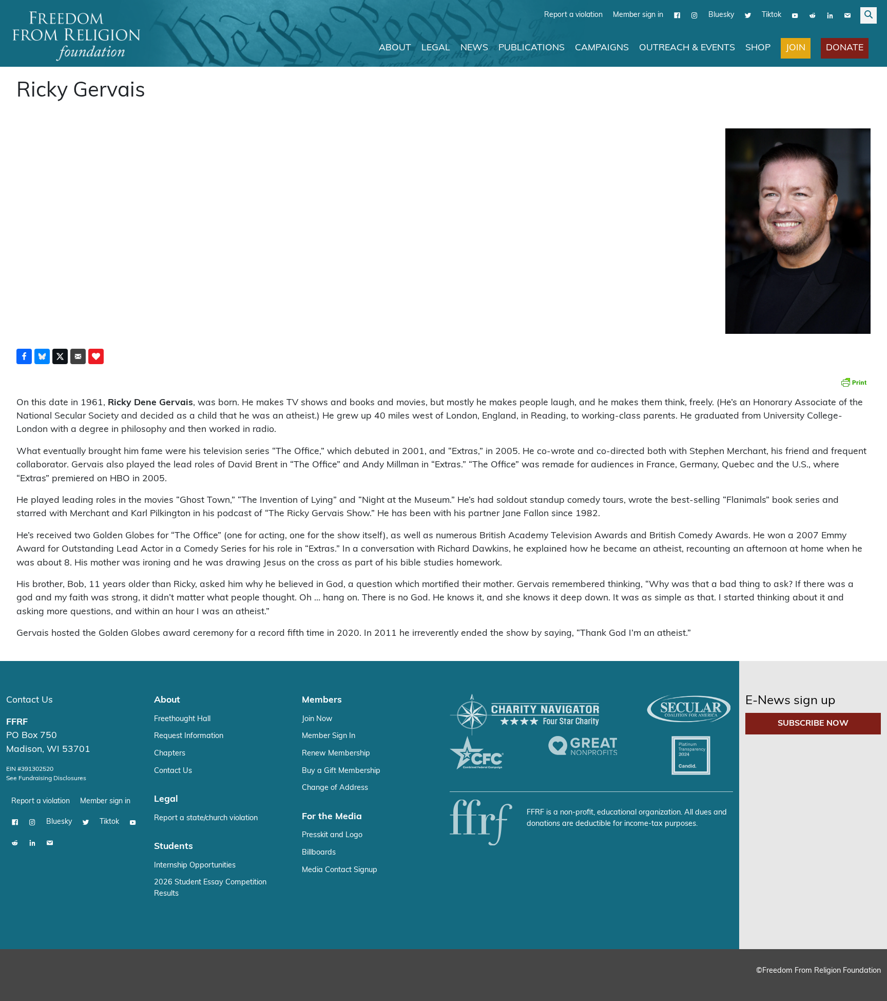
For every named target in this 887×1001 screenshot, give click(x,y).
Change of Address (335, 788)
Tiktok (771, 15)
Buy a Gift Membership (341, 771)
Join (795, 48)
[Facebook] (677, 15)
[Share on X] (60, 356)
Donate (844, 48)
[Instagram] (694, 15)
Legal (435, 48)
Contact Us (29, 700)
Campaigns (602, 48)
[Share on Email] (78, 356)
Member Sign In (328, 736)
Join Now (317, 719)
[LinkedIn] (830, 15)
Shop (757, 48)
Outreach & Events (687, 48)
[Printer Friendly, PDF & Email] (854, 382)
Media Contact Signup (339, 870)
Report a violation (573, 15)
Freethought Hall (182, 719)
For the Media (332, 817)
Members (322, 700)
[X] (748, 15)
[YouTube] (795, 15)
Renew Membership (336, 754)
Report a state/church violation (206, 818)
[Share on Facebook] (24, 356)
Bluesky (721, 15)
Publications (531, 48)
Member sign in (638, 15)
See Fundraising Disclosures (46, 779)
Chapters (169, 754)
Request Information (188, 736)
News (474, 48)
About (395, 48)
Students (173, 846)
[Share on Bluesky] (42, 356)
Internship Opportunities (195, 866)
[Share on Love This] (96, 356)
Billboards (319, 853)
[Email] (847, 15)
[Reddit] (812, 15)
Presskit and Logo (332, 835)
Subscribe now (813, 724)
